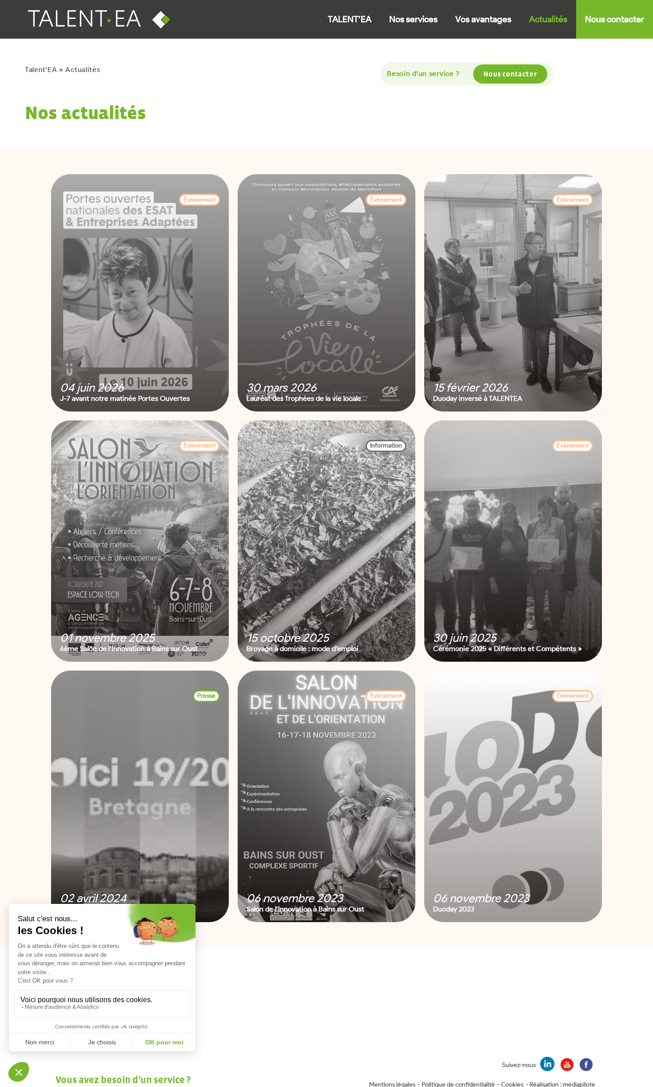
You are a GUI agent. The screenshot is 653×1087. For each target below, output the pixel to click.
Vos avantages (483, 19)
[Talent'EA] (104, 19)
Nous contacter (614, 19)
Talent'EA (41, 69)
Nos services (413, 19)
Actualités (548, 19)
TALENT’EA (349, 19)
